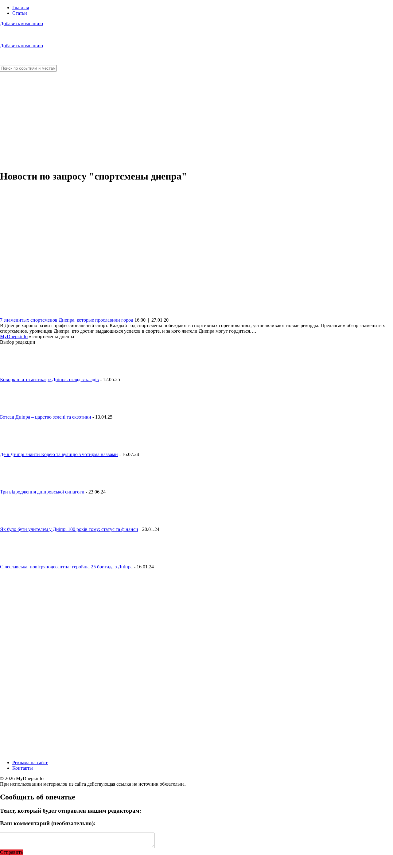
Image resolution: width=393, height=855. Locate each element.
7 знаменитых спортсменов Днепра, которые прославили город (66, 320)
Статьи (19, 13)
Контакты (22, 768)
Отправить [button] (11, 852)
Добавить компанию (21, 23)
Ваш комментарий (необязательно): (47, 823)
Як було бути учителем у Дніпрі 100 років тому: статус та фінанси (69, 529)
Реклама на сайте (30, 762)
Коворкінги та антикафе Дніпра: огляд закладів (49, 379)
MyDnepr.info (14, 336)
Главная (20, 7)
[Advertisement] (196, 121)
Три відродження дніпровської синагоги (42, 491)
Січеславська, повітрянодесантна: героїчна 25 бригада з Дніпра (66, 566)
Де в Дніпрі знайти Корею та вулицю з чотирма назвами (59, 454)
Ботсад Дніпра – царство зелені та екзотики (45, 417)
